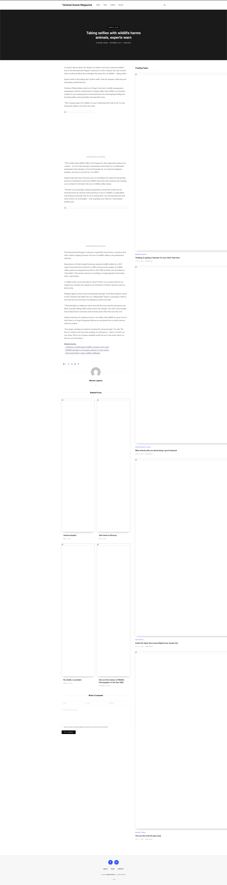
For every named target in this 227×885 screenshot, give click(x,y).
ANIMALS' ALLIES (113, 27)
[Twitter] (53, 77)
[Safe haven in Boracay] (113, 465)
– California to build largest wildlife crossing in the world (86, 347)
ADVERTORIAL (139, 639)
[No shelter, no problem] (78, 610)
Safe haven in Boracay (108, 535)
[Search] (164, 5)
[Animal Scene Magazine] (77, 5)
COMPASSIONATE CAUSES (143, 447)
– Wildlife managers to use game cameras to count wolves (86, 350)
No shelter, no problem (72, 680)
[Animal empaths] (78, 465)
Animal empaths (69, 535)
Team (112, 869)
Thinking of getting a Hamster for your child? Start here (157, 258)
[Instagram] (116, 862)
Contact (121, 869)
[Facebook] (53, 72)
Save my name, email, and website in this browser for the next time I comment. (86, 727)
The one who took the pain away (148, 836)
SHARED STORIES (140, 832)
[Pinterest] (53, 82)
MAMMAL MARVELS (141, 254)
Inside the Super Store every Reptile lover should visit (156, 643)
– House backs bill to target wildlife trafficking (82, 353)
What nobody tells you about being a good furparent (156, 450)
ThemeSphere (110, 874)
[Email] (53, 91)
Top (114, 879)
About (105, 869)
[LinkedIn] (53, 86)
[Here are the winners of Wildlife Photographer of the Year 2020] (113, 610)
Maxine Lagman (103, 42)
